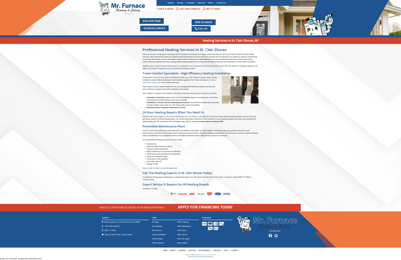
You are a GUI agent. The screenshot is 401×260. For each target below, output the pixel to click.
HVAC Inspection (158, 243)
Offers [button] (211, 3)
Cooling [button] (180, 3)
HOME (165, 250)
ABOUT (173, 250)
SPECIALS (217, 250)
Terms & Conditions (201, 256)
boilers (168, 68)
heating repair (172, 66)
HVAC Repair (181, 230)
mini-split (161, 82)
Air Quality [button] (190, 3)
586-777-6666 (212, 9)
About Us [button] (201, 3)
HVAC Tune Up (182, 235)
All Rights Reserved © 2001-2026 (208, 254)
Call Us (202, 29)
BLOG (226, 250)
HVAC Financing (182, 222)
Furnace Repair (157, 239)
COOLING (191, 250)
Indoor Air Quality (183, 239)
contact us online (160, 168)
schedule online (148, 180)
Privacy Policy (191, 256)
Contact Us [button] (221, 3)
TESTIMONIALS (204, 250)
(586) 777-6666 (110, 230)
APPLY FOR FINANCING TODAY (205, 207)
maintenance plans (169, 140)
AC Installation (157, 226)
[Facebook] (270, 236)
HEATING (182, 250)
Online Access (195, 255)
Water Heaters (182, 243)
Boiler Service (157, 230)
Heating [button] (171, 3)
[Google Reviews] (276, 236)
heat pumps (147, 82)
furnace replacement (195, 66)
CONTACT (234, 250)
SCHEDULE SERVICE (154, 28)
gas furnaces (211, 80)
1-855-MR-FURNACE (189, 9)
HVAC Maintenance (184, 226)
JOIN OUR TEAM (151, 21)
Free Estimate (203, 22)
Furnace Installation (159, 235)
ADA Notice (210, 256)
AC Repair (155, 222)
